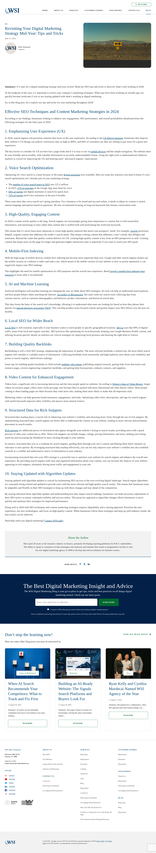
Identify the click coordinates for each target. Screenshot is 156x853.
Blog (82, 783)
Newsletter (83, 764)
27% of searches (25, 188)
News (128, 673)
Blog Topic (84, 754)
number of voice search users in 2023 (31, 184)
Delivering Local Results (51, 786)
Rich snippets (11, 430)
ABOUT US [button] (58, 10)
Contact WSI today (53, 520)
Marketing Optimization (74, 674)
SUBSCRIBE (109, 602)
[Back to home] (12, 10)
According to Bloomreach (70, 294)
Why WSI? (46, 754)
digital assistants (72, 174)
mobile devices (98, 151)
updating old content (71, 364)
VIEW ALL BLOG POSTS (135, 634)
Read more (27, 723)
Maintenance (84, 759)
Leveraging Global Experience (53, 791)
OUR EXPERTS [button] (115, 10)
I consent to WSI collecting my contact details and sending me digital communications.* (79, 609)
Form (82, 778)
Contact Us (46, 781)
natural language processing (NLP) (33, 308)
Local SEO (10, 327)
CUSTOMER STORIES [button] (93, 10)
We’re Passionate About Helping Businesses (94, 819)
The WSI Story (47, 759)
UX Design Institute (113, 138)
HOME (45, 10)
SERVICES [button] (73, 10)
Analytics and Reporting (51, 769)
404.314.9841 (142, 4)
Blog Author (84, 788)
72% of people (16, 195)
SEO (6, 23)
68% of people (16, 191)
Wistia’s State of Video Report (127, 384)
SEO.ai (120, 327)
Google (134, 231)
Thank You (84, 774)
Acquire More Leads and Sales (53, 764)
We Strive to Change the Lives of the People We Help (96, 813)
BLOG (148, 10)
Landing (83, 769)
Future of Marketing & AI (27, 674)
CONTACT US (134, 10)
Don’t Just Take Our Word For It (90, 807)
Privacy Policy (100, 841)
